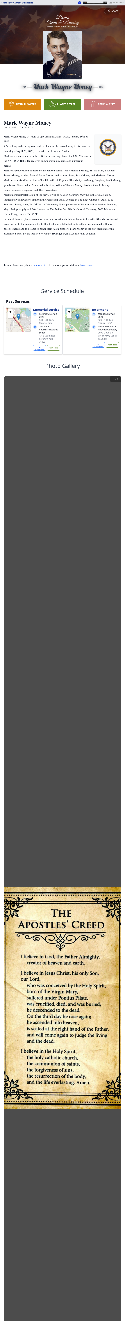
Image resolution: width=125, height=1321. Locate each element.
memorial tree (40, 265)
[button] (18, 316)
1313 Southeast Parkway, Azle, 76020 (47, 338)
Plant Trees (53, 348)
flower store (86, 265)
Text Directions (39, 348)
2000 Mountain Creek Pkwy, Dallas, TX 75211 (107, 335)
